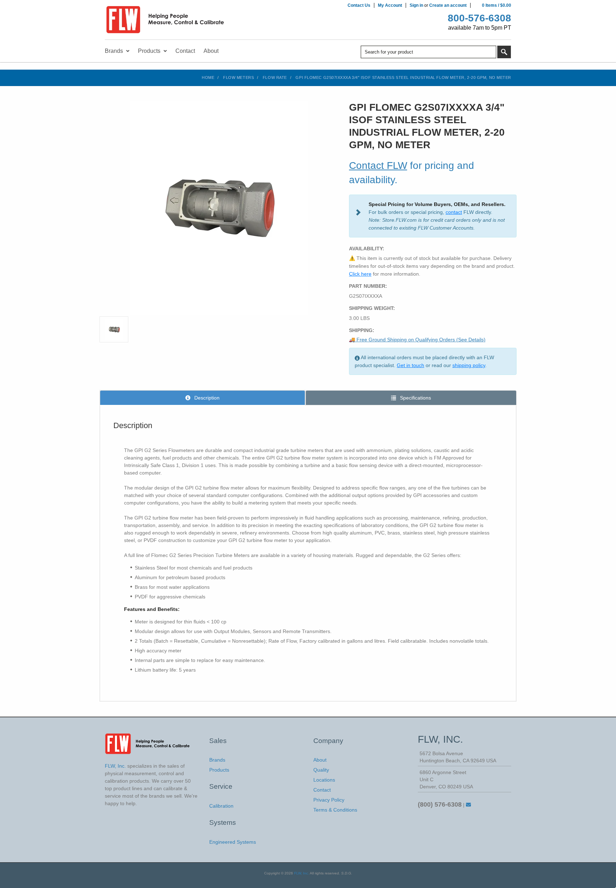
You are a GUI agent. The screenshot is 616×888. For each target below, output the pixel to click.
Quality (321, 770)
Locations (324, 780)
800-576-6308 (479, 18)
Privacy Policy (328, 800)
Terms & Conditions (335, 810)
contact (454, 212)
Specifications (415, 398)
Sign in (416, 5)
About (320, 760)
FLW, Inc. (301, 873)
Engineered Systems (232, 842)
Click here (360, 274)
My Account (390, 5)
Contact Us (359, 5)
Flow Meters (238, 77)
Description (206, 398)
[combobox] (428, 52)
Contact (322, 790)
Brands (217, 760)
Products (219, 770)
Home (208, 77)
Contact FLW (378, 165)
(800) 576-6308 (440, 804)
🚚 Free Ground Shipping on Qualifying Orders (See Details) (417, 339)
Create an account (448, 5)
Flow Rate (275, 77)
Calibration (221, 806)
